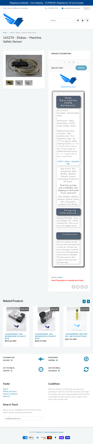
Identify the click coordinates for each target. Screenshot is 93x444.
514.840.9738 (52, 8)
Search (5, 389)
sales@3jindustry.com (72, 8)
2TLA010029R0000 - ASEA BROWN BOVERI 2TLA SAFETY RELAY (15, 336)
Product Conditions (10, 394)
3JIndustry (39, 432)
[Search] (72, 20)
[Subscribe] (42, 419)
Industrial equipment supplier (54, 432)
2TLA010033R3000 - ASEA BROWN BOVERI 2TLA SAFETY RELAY (45, 336)
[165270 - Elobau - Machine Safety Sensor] (24, 66)
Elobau (60, 277)
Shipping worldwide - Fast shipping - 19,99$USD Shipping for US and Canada (46, 2)
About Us (6, 396)
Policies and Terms (10, 391)
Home (5, 32)
